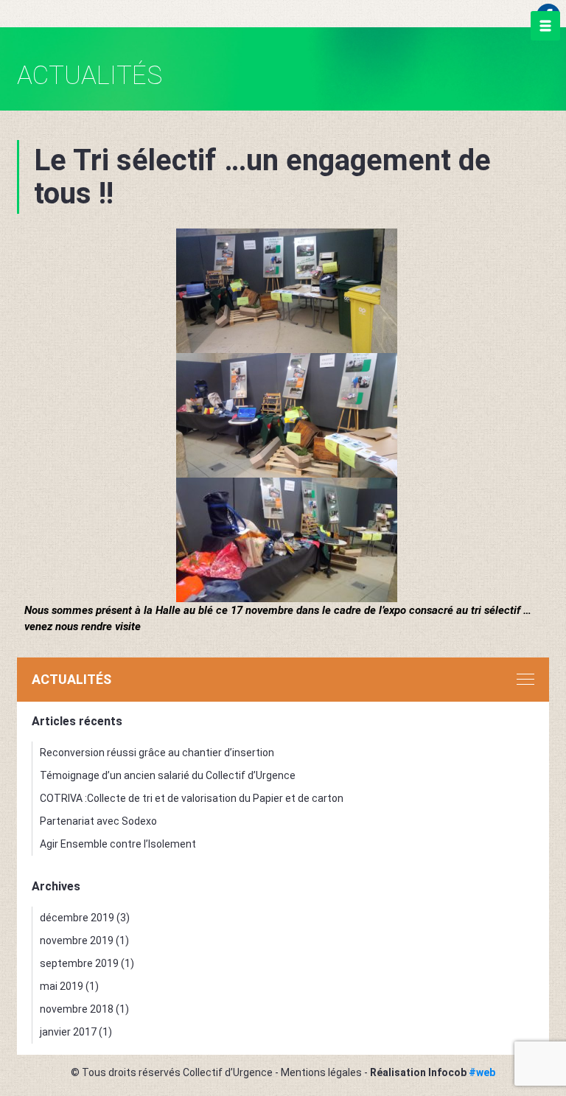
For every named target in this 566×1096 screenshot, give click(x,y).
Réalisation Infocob (432, 1072)
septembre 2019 (79, 963)
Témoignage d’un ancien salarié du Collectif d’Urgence (168, 775)
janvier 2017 (68, 1032)
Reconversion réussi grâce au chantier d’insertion (157, 752)
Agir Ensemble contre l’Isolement (118, 844)
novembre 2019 (76, 940)
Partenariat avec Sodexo (98, 821)
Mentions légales (321, 1072)
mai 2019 (61, 986)
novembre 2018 (76, 1009)
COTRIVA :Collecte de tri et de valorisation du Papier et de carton (191, 798)
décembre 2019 (77, 918)
